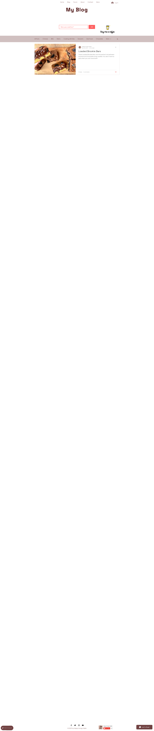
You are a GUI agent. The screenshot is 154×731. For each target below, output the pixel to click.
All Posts (36, 39)
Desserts (80, 39)
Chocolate (99, 39)
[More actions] (116, 47)
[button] (117, 39)
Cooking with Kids (69, 39)
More (107, 39)
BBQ (52, 39)
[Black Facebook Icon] (71, 725)
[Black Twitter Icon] (75, 725)
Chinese (45, 39)
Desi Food (89, 39)
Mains (58, 39)
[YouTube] (83, 725)
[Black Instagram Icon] (79, 725)
